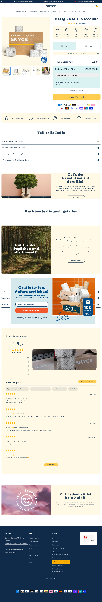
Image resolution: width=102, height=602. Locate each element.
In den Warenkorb (76, 97)
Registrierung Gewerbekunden (58, 570)
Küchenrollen (33, 541)
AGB (53, 538)
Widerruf (55, 541)
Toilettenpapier (34, 538)
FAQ (30, 562)
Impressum (56, 545)
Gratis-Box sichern (32, 310)
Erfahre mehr (76, 197)
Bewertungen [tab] (13, 382)
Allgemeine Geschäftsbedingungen (60, 553)
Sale (30, 552)
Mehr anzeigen (51, 464)
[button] (17, 358)
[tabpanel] (51, 427)
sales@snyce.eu (11, 552)
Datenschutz (56, 558)
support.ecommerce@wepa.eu (16, 543)
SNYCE (53, 595)
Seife (30, 548)
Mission (31, 559)
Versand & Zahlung (58, 548)
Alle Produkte (33, 555)
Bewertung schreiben (87, 382)
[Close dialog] (93, 280)
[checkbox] (73, 389)
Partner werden (57, 565)
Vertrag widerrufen (61, 562)
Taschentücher (34, 545)
